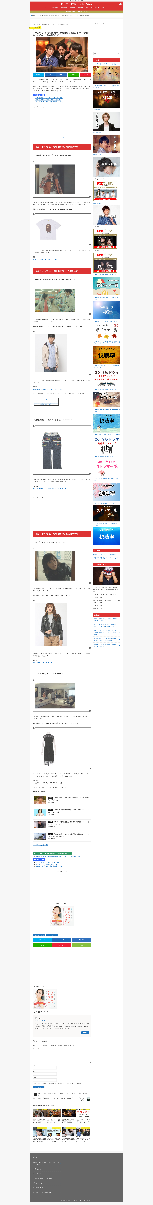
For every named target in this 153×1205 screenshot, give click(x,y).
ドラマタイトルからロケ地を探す (42, 1178)
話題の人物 (72, 8)
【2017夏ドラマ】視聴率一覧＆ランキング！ (48, 100)
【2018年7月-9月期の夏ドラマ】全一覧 (104, 274)
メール (34, 1071)
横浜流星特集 (97, 109)
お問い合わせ (105, 8)
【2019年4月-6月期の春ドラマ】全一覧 (104, 456)
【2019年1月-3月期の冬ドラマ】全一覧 (104, 389)
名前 (34, 1065)
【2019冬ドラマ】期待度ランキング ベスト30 (106, 434)
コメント (36, 1048)
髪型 (87, 8)
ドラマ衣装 (80, 8)
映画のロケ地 (64, 8)
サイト (34, 1077)
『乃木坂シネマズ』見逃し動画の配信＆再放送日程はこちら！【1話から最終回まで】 (106, 639)
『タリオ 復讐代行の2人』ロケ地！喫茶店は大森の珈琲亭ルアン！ (106, 619)
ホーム (46, 8)
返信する (85, 1032)
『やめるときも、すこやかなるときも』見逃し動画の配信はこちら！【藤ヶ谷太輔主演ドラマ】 (106, 632)
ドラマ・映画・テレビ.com (76, 3)
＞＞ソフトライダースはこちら (42, 662)
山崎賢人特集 (97, 154)
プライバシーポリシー (39, 1183)
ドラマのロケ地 (54, 8)
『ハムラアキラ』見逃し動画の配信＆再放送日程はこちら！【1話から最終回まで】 (106, 625)
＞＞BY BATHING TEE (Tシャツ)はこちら (45, 259)
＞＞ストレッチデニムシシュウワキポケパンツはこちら (49, 488)
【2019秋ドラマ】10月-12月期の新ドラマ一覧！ (77, 11)
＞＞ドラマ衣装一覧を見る (40, 845)
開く (64, 137)
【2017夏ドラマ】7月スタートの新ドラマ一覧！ (49, 98)
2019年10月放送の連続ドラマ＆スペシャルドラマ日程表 (46, 1163)
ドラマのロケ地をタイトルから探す (105, 558)
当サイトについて (95, 8)
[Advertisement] (46, 121)
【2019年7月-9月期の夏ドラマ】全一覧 (103, 503)
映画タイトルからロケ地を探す (42, 1192)
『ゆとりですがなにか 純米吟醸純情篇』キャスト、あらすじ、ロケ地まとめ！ (57, 856)
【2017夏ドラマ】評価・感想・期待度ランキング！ (50, 101)
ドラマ (48, 935)
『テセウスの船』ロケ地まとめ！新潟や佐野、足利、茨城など (105, 645)
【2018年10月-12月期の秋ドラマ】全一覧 (105, 321)
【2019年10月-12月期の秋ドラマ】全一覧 (104, 64)
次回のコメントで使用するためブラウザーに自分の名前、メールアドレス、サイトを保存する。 (58, 1083)
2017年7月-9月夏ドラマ (40, 935)
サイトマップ (37, 1173)
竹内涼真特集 (97, 132)
